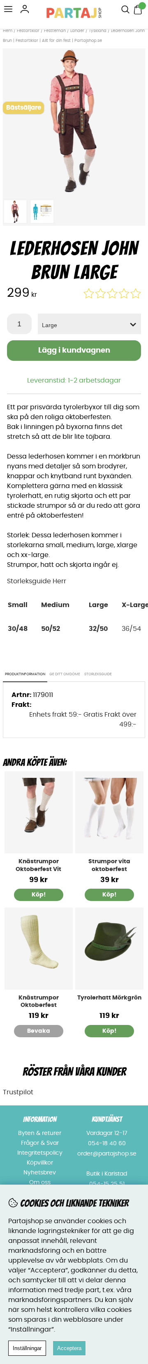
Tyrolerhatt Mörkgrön (109, 998)
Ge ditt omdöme (64, 674)
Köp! (39, 895)
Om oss (40, 1182)
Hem (7, 31)
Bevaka (38, 1031)
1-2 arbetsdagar (94, 380)
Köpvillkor (40, 1163)
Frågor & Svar (40, 1143)
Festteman (55, 31)
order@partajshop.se (106, 1154)
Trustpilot (18, 1092)
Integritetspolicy (39, 1153)
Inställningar (27, 1348)
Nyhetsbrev (39, 1173)
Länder (78, 31)
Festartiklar (28, 31)
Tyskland (97, 31)
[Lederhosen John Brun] (74, 190)
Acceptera (69, 1348)
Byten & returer (39, 1133)
